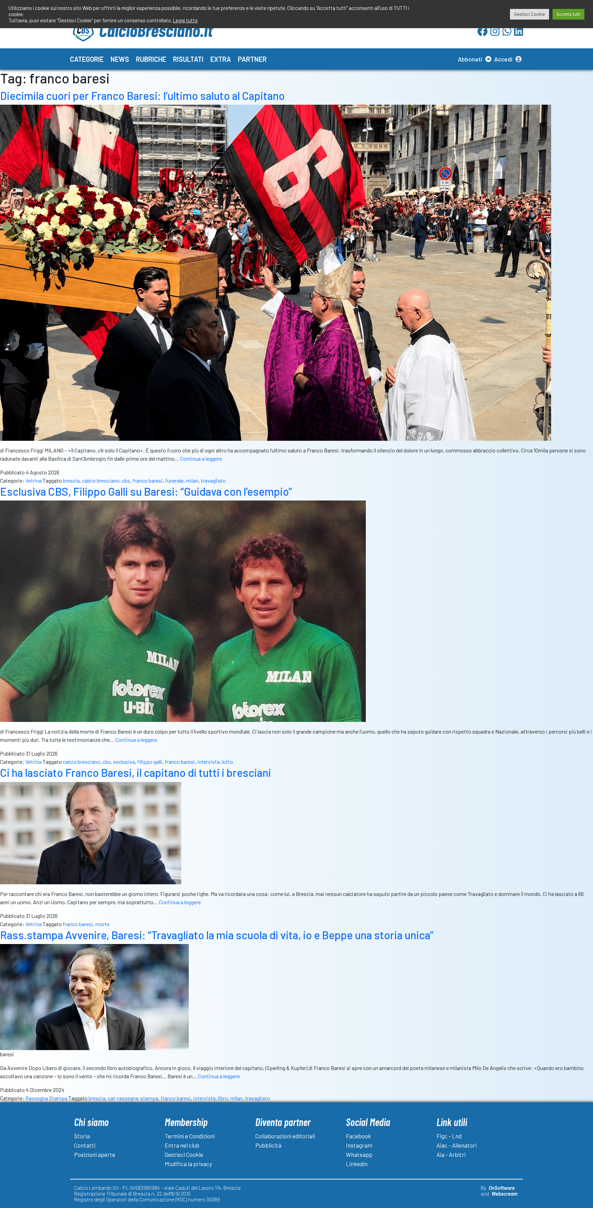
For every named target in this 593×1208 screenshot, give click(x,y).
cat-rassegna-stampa (133, 1098)
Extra (220, 59)
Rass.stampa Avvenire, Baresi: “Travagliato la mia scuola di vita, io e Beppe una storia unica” (216, 934)
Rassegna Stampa (46, 1098)
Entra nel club (182, 1145)
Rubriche (151, 59)
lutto (227, 761)
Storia (82, 1135)
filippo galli (149, 761)
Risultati (188, 59)
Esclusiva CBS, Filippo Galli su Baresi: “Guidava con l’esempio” (146, 491)
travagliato (213, 480)
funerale (174, 480)
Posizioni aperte (94, 1154)
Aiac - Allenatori (457, 1145)
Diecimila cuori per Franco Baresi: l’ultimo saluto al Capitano (142, 95)
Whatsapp (359, 1154)
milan (192, 480)
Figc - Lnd (449, 1135)
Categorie (87, 59)
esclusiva (124, 761)
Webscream (504, 1193)
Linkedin (357, 1163)
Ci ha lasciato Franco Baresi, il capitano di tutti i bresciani (135, 772)
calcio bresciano (100, 480)
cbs (126, 480)
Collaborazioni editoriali (285, 1135)
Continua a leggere (201, 458)
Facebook (358, 1135)
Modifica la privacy (188, 1163)
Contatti (84, 1145)
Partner (252, 59)
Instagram (359, 1145)
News (120, 59)
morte (102, 924)
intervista (208, 761)
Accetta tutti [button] (568, 14)
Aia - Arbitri (451, 1154)
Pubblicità (268, 1145)
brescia (71, 480)
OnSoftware (502, 1188)
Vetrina (33, 480)
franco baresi (147, 480)
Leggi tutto (185, 20)
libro (223, 1098)
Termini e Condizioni (190, 1135)
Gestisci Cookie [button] (529, 14)
